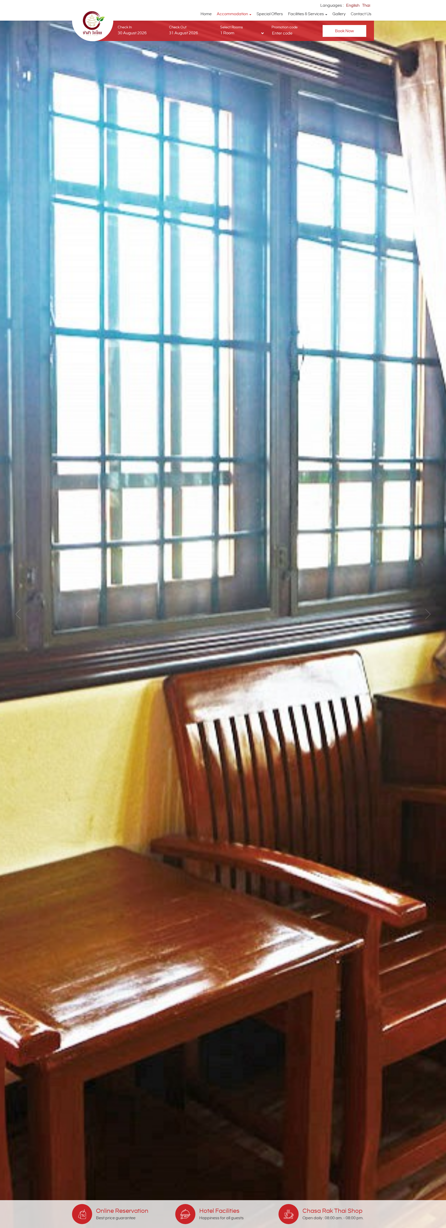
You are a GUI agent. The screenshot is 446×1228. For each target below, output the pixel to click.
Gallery (339, 14)
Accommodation (233, 14)
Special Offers (270, 14)
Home (206, 14)
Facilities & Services (306, 14)
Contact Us (361, 14)
